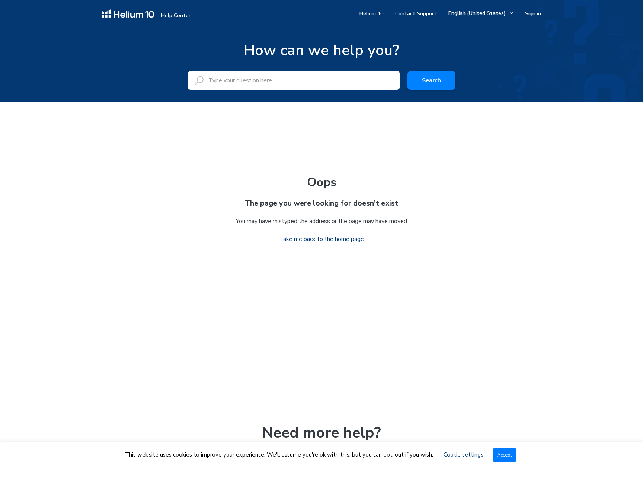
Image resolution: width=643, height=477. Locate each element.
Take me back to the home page (321, 239)
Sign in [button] (533, 13)
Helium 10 (371, 13)
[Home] (128, 12)
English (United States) (477, 13)
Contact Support (415, 13)
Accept (504, 455)
